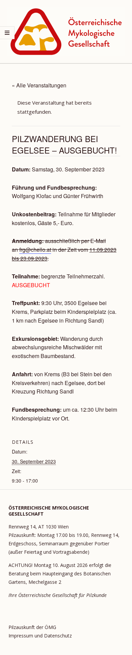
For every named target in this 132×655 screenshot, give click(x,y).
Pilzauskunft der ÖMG (32, 627)
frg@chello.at (35, 249)
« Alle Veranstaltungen (39, 85)
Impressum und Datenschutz (40, 635)
